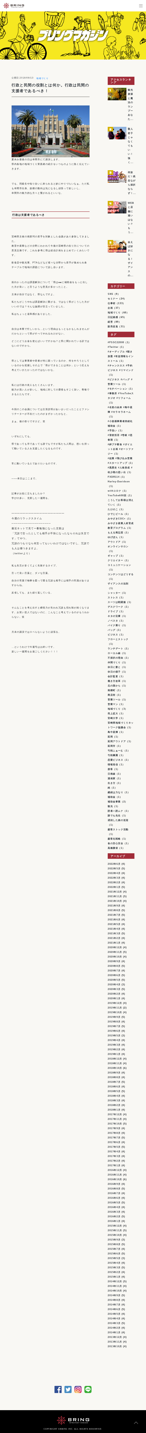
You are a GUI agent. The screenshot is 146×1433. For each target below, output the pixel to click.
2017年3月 (114, 1156)
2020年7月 (114, 970)
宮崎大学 (113, 718)
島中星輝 (113, 732)
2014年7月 (114, 1304)
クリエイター (115, 560)
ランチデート (115, 648)
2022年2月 (114, 882)
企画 (110, 308)
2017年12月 (115, 1114)
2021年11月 (115, 896)
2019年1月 (114, 1054)
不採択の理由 (115, 657)
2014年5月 (114, 1314)
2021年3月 (114, 933)
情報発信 (113, 764)
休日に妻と (114, 667)
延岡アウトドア (117, 741)
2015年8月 (114, 1244)
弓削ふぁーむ (115, 750)
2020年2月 (114, 993)
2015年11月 (115, 1230)
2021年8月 (114, 910)
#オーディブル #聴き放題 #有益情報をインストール (121, 356)
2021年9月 (114, 905)
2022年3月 (114, 877)
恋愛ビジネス (115, 760)
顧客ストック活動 (118, 829)
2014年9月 (114, 1295)
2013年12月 (115, 1337)
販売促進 (113, 326)
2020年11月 (115, 952)
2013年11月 (115, 1341)
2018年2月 (114, 1105)
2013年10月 (115, 1346)
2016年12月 (115, 1170)
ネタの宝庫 (114, 616)
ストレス (113, 597)
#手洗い (112, 430)
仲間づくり (114, 662)
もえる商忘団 (115, 532)
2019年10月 (115, 1012)
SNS (110, 294)
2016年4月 (114, 1207)
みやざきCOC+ (117, 518)
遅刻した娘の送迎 (118, 820)
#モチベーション (117, 388)
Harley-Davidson (119, 481)
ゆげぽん (113, 537)
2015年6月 (114, 1253)
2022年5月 (114, 868)
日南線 (112, 773)
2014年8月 (114, 1300)
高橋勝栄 (113, 848)
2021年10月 (115, 901)
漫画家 (112, 778)
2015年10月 (115, 1235)
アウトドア (114, 541)
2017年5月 (114, 1147)
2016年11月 (115, 1174)
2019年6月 (114, 1031)
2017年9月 (114, 1128)
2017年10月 (115, 1123)
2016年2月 (114, 1216)
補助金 (112, 797)
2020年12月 (115, 947)
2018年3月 (114, 1100)
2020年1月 (114, 998)
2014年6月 (114, 1309)
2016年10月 (115, 1179)
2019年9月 (114, 1017)
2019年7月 (114, 1026)
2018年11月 (115, 1063)
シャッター (114, 593)
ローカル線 (114, 653)
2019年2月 (114, 1049)
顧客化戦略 (114, 838)
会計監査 (113, 676)
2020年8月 (114, 966)
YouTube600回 (117, 495)
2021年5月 (114, 924)
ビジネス (113, 634)
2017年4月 (114, 1151)
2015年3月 (114, 1267)
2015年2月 (114, 1272)
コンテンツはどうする (121, 574)
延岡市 (112, 746)
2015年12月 (115, 1225)
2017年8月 (114, 1133)
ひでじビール (115, 514)
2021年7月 (114, 915)
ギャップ (113, 555)
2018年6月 (114, 1086)
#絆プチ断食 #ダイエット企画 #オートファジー (121, 449)
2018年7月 (114, 1082)
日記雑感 (113, 317)
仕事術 (112, 303)
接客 (110, 769)
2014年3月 (114, 1323)
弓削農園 (113, 755)
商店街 (112, 695)
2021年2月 (114, 938)
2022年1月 (114, 887)
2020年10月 (115, 956)
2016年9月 (114, 1184)
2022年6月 (114, 864)
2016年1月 (114, 1221)
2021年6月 (114, 919)
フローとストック (118, 639)
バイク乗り (114, 625)
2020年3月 (114, 989)
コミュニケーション (119, 565)
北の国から (114, 685)
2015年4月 (114, 1263)
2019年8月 (114, 1021)
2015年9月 (114, 1239)
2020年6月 (114, 975)
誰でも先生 (114, 815)
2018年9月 (114, 1072)
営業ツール (114, 699)
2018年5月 (114, 1091)
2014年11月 (115, 1286)
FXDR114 (113, 477)
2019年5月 (114, 1035)
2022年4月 (114, 873)
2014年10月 (115, 1290)
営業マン (113, 704)
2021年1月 (114, 942)
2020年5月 (114, 980)
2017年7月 (114, 1137)
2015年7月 (114, 1249)
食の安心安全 (115, 843)
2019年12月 (115, 1003)
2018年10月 (115, 1068)
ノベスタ (113, 620)
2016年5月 (114, 1202)
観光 (110, 806)
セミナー (113, 298)
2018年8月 (114, 1077)
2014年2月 (114, 1327)
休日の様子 (114, 671)
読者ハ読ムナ (115, 811)
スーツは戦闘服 (117, 602)
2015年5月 (114, 1258)
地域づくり (42, 78)
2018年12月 (115, 1058)
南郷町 (112, 690)
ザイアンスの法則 (118, 583)
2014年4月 (114, 1318)
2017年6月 (114, 1142)
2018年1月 (114, 1109)
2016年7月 (114, 1193)
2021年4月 (114, 928)
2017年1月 (114, 1165)
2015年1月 (114, 1276)
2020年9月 (114, 961)
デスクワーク (115, 606)
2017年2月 (114, 1160)
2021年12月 (115, 891)
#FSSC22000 (116, 342)
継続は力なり (115, 792)
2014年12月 (115, 1281)
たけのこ (113, 509)
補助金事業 (114, 801)
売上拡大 (113, 713)
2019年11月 (115, 1007)
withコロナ (114, 490)
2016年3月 (114, 1211)
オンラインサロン (118, 546)
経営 (110, 321)
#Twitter (113, 347)
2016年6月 (114, 1198)
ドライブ (113, 611)
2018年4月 (114, 1096)
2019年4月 (114, 1040)
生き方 (112, 783)
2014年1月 (114, 1332)
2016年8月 (114, 1188)
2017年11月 (115, 1119)
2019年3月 (114, 1044)
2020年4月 (114, 984)
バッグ (112, 630)
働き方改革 (114, 681)
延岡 (110, 736)
